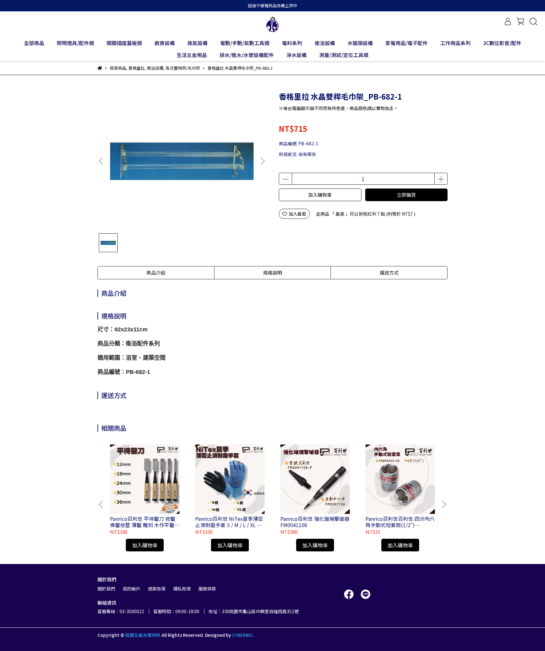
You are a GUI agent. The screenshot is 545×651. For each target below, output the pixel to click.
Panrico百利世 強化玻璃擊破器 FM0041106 (314, 521)
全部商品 (34, 42)
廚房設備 (165, 42)
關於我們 (106, 588)
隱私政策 (182, 588)
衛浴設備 (325, 42)
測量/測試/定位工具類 (343, 54)
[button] (262, 161)
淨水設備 (296, 54)
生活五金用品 (192, 54)
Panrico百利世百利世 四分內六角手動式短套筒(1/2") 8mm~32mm (400, 521)
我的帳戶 (131, 588)
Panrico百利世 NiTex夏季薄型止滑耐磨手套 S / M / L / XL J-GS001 (229, 521)
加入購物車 (320, 194)
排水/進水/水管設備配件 (247, 54)
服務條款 (207, 588)
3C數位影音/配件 (502, 42)
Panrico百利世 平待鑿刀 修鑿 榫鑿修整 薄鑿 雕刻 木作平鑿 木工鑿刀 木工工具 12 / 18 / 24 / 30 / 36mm (144, 521)
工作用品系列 (455, 42)
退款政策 (157, 588)
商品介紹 (155, 272)
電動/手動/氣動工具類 (244, 42)
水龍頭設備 (360, 42)
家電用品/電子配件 (406, 42)
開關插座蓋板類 (124, 42)
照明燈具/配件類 (75, 42)
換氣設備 (197, 42)
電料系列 (292, 42)
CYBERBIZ (242, 635)
